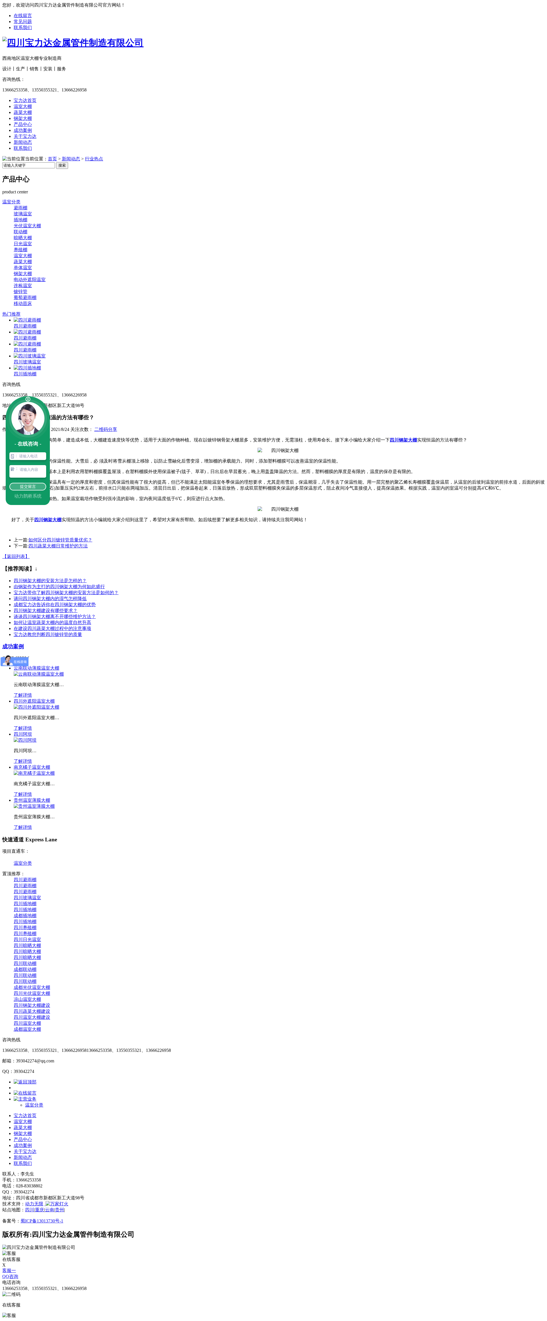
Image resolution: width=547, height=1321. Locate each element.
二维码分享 (105, 429)
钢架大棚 (23, 118)
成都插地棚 (25, 915)
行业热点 (94, 158)
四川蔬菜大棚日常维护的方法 (58, 545)
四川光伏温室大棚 (32, 993)
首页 (52, 158)
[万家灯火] (56, 1203)
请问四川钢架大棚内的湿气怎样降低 (50, 598)
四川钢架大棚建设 (32, 1005)
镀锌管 (20, 291)
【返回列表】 (16, 556)
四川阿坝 (23, 734)
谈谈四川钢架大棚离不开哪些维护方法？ (55, 616)
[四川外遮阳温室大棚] (36, 707)
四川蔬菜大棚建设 (32, 1011)
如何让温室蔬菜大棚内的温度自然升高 (52, 622)
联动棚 (20, 231)
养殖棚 (20, 249)
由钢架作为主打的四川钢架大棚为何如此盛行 (59, 586)
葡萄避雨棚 (25, 297)
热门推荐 (11, 314)
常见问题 (23, 21)
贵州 (59, 1209)
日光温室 (23, 243)
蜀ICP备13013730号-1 (42, 1220)
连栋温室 (23, 285)
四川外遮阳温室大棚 (34, 701)
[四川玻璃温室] (30, 355)
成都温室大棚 (27, 1029)
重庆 (39, 1209)
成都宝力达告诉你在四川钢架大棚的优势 (55, 604)
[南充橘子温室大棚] (34, 773)
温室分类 (11, 201)
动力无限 (34, 1203)
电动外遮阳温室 (30, 279)
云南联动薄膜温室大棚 (36, 668)
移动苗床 (23, 303)
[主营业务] (25, 1099)
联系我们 (23, 27)
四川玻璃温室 (27, 361)
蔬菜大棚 (23, 112)
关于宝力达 (25, 136)
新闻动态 (23, 142)
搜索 (62, 165)
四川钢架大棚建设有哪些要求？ (45, 610)
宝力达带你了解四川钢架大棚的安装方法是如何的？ (66, 592)
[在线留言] (25, 1093)
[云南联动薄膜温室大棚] (39, 674)
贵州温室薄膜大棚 (32, 800)
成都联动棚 (25, 969)
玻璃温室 (23, 213)
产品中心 (23, 124)
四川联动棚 (25, 963)
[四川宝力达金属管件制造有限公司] (73, 43)
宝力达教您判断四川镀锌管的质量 (48, 634)
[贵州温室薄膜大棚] (34, 806)
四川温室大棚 (27, 1023)
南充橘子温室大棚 (32, 767)
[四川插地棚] (27, 367)
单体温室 (23, 267)
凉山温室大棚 (27, 999)
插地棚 (20, 219)
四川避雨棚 (25, 326)
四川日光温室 (27, 939)
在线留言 (23, 15)
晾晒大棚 (23, 237)
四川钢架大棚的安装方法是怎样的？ (50, 580)
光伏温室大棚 (27, 225)
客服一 (9, 1270)
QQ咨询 (10, 1276)
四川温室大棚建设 (32, 1017)
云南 (49, 1209)
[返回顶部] (25, 1081)
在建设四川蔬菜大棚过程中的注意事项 (52, 628)
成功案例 (23, 130)
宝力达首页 (25, 100)
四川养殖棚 (25, 927)
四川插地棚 (25, 373)
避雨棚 (20, 207)
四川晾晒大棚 (27, 945)
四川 (29, 1209)
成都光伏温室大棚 (32, 987)
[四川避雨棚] (27, 320)
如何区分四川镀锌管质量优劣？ (60, 539)
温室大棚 (23, 106)
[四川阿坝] (25, 740)
